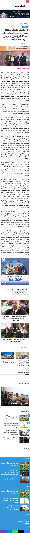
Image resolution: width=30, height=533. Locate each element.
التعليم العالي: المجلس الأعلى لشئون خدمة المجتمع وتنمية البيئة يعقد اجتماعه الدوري (15, 403)
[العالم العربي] (19, 6)
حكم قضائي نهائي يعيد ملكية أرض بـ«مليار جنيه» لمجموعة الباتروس (10, 440)
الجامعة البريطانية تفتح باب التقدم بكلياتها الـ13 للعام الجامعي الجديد (8, 362)
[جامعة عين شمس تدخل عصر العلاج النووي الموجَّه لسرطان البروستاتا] (24, 425)
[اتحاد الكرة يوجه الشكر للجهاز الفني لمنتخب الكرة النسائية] (24, 480)
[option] (15, 396)
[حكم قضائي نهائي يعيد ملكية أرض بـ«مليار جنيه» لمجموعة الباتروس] (24, 440)
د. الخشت (9, 289)
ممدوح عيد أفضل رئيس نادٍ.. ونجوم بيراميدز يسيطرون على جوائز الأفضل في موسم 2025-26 (9, 472)
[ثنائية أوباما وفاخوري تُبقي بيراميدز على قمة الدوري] (24, 418)
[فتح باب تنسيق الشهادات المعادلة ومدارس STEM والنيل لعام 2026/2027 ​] (24, 433)
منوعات (20, 23)
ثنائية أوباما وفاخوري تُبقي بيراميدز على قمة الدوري (11, 417)
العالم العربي (24, 43)
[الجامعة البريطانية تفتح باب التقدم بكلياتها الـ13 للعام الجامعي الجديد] (7, 355)
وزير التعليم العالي (20, 293)
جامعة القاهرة (21, 289)
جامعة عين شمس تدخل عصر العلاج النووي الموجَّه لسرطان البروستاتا (10, 425)
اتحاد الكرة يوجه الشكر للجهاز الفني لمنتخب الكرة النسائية (11, 479)
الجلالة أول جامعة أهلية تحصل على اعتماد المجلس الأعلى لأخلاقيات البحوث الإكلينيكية (22, 363)
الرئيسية (25, 23)
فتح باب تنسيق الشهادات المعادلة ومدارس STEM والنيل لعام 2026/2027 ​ (10, 432)
